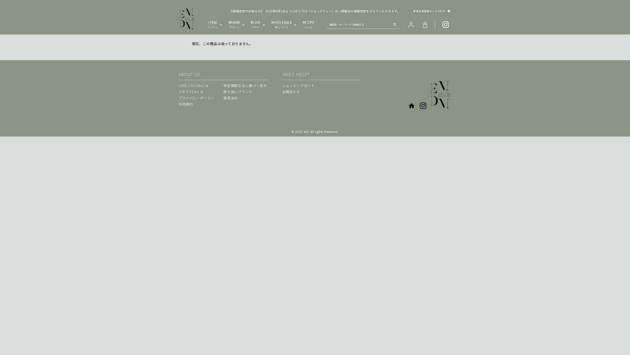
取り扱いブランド (237, 91)
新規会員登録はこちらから (429, 11)
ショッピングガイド (298, 85)
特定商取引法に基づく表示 (245, 85)
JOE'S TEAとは (191, 91)
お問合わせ (291, 91)
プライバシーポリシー (196, 97)
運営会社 (230, 97)
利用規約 (185, 104)
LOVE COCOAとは (193, 85)
